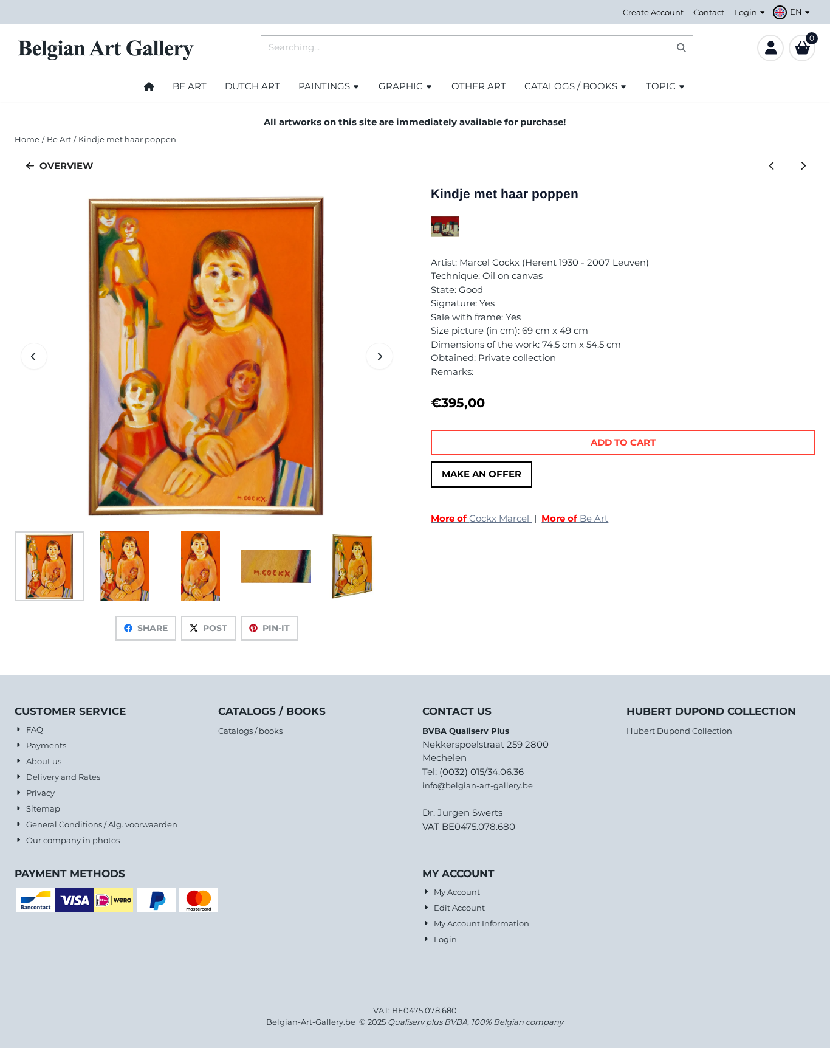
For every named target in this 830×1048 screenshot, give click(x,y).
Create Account (653, 12)
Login (745, 12)
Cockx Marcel (481, 518)
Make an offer (481, 474)
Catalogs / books (250, 731)
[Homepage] (149, 86)
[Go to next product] (803, 166)
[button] (792, 12)
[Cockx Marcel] (445, 234)
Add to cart (623, 442)
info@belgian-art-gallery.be (477, 785)
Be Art (574, 518)
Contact (708, 12)
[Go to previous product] (772, 166)
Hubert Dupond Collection (679, 731)
